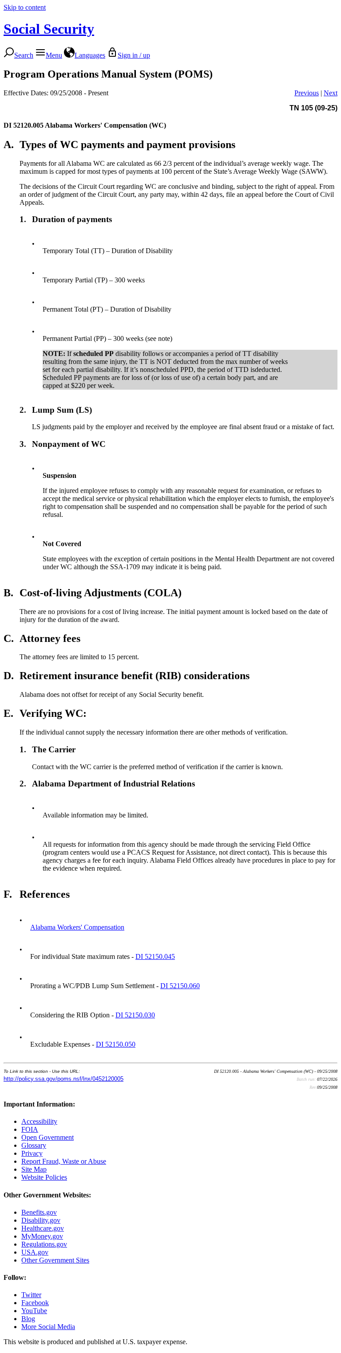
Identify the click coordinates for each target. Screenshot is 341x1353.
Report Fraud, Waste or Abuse (63, 1161)
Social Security (49, 29)
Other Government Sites (55, 1260)
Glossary (33, 1145)
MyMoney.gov (42, 1236)
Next (330, 93)
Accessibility (39, 1121)
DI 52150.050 (115, 1044)
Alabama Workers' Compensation (77, 927)
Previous (306, 93)
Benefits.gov (39, 1212)
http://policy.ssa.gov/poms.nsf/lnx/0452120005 (63, 1078)
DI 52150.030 (135, 1015)
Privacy (32, 1153)
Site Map (34, 1169)
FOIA (29, 1129)
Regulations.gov (44, 1244)
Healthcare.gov (42, 1228)
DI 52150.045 (155, 956)
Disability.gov (40, 1220)
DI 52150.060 (180, 985)
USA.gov (34, 1252)
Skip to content (25, 7)
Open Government (47, 1137)
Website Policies (44, 1177)
